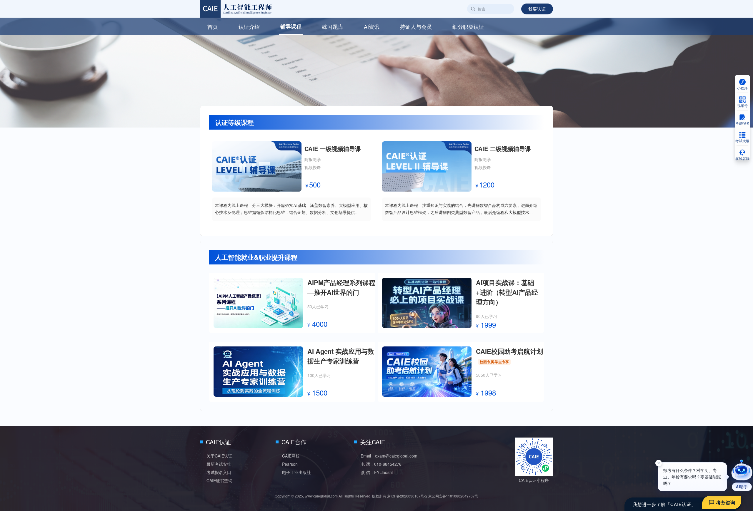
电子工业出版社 (296, 472)
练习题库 (332, 26)
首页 (212, 26)
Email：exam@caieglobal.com (389, 456)
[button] (741, 475)
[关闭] (658, 466)
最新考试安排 (218, 464)
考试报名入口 (218, 472)
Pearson (290, 464)
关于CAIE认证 (219, 456)
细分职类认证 (468, 26)
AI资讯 (371, 26)
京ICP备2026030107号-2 (407, 495)
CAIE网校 (291, 456)
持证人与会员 (416, 26)
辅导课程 (290, 26)
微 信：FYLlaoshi (377, 472)
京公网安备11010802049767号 (453, 495)
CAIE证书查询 (219, 480)
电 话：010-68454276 (381, 464)
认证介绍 (249, 26)
